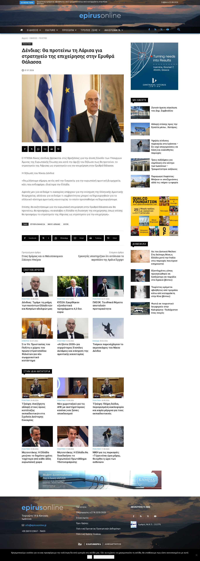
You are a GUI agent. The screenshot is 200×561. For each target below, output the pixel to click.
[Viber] (58, 149)
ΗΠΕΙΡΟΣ (25, 341)
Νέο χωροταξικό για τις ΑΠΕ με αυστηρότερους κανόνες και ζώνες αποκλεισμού (71, 408)
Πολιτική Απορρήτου (104, 557)
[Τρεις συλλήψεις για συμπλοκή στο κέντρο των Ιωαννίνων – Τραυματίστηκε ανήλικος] (140, 164)
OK (89, 557)
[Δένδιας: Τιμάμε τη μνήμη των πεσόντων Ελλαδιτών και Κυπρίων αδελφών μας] (37, 286)
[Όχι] (196, 555)
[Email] (45, 149)
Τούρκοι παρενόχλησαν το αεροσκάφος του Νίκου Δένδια (108, 347)
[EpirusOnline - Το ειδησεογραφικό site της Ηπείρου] (100, 15)
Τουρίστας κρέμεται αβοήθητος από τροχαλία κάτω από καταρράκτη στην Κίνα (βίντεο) (69, 3)
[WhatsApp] (38, 149)
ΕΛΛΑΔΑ (96, 341)
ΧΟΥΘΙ (65, 224)
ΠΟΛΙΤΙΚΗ (43, 38)
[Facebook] (149, 29)
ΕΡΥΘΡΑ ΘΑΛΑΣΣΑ (37, 224)
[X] (161, 29)
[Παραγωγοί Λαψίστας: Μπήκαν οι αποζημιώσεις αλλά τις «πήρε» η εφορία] (140, 181)
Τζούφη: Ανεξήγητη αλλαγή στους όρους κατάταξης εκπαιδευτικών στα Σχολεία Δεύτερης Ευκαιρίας (33, 411)
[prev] (119, 2)
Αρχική (25, 38)
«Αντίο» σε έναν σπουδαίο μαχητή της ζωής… (56, 2)
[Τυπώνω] (52, 149)
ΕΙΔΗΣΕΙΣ (33, 38)
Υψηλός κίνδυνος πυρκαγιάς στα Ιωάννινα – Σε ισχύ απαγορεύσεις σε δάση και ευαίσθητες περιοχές (164, 146)
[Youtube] (167, 29)
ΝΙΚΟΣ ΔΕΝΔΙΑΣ (54, 224)
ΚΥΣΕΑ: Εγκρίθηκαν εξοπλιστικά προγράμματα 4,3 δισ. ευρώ (69, 307)
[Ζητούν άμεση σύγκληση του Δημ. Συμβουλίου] (140, 112)
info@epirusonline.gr (35, 525)
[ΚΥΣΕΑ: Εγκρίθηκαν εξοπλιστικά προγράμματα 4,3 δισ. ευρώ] (72, 286)
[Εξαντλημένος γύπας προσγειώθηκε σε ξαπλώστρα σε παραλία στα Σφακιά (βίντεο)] (140, 275)
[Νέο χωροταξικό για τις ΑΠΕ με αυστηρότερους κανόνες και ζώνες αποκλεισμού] (72, 387)
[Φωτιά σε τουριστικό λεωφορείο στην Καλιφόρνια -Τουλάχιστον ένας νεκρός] (140, 308)
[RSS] (155, 29)
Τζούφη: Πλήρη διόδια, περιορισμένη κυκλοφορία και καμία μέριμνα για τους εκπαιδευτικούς (108, 408)
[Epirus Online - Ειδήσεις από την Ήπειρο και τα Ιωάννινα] (45, 507)
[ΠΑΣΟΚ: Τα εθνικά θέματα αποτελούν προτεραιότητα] (108, 286)
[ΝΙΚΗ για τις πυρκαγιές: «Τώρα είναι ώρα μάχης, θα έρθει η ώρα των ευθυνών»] (108, 436)
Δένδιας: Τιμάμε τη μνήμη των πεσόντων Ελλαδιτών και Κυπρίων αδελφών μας (37, 305)
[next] (124, 2)
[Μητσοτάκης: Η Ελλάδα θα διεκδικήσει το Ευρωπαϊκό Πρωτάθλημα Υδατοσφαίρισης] (72, 436)
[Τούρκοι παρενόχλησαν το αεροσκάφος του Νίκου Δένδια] (108, 328)
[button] (179, 30)
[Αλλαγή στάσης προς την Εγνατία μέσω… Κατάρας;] (140, 129)
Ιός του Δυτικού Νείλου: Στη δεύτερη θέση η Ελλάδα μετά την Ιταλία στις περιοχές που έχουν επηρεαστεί (164, 257)
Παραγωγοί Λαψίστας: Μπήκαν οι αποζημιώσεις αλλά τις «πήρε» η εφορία (164, 179)
